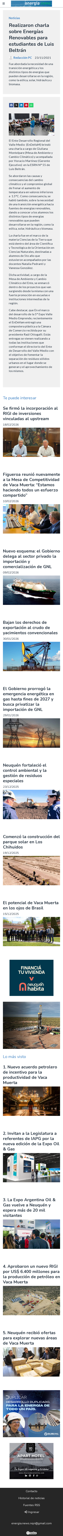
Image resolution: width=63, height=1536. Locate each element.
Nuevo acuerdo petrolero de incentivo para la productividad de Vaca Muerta (30, 1074)
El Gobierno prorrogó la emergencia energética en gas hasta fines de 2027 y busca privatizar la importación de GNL (28, 699)
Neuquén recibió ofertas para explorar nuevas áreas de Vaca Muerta (30, 1338)
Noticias (14, 18)
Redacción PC (22, 57)
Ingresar (33, 1512)
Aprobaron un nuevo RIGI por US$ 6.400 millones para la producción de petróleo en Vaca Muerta (31, 1274)
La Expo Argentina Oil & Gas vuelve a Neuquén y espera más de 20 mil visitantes (29, 1207)
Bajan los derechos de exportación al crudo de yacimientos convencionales (30, 628)
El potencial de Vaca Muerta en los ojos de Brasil (31, 905)
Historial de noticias (31, 1498)
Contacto (31, 1491)
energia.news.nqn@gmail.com (31, 1523)
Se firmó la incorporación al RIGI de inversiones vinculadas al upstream (30, 414)
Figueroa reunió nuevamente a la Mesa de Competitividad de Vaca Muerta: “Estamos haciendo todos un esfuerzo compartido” (31, 485)
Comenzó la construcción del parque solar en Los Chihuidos (31, 842)
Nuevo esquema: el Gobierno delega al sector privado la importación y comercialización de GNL (31, 559)
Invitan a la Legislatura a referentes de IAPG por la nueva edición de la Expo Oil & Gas (31, 1141)
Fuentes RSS (31, 1505)
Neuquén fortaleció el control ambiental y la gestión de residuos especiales (25, 773)
